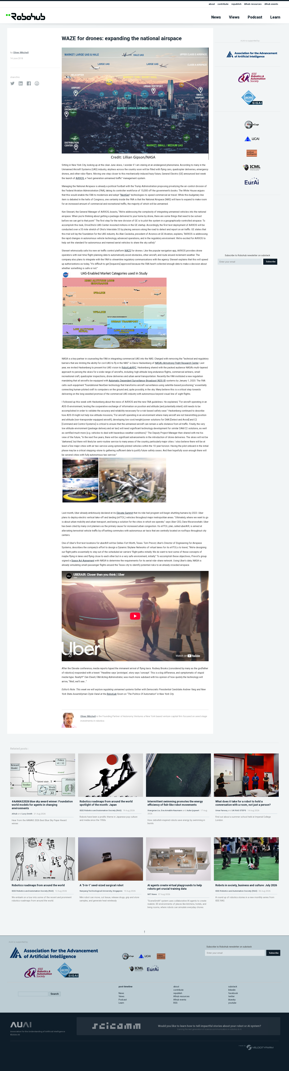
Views (234, 17)
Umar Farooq (221, 810)
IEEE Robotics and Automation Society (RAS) (100, 810)
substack (232, 986)
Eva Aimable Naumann (171, 810)
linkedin (232, 990)
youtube (232, 1003)
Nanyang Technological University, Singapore (101, 891)
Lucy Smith (27, 813)
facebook (233, 993)
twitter (231, 996)
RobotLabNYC (129, 367)
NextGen (124, 195)
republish (236, 4)
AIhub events (271, 4)
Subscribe (270, 261)
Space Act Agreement (82, 560)
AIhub (14, 813)
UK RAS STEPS (239, 810)
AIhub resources (253, 4)
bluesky (232, 999)
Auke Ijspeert (193, 810)
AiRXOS (80, 178)
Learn (275, 17)
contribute (223, 4)
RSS (175, 1003)
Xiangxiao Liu (154, 810)
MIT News (152, 894)
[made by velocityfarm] (256, 1047)
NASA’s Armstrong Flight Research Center (177, 363)
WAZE (127, 250)
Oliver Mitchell (21, 52)
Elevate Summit (125, 512)
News (216, 17)
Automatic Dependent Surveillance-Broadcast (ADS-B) (137, 380)
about (212, 4)
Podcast (255, 17)
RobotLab (112, 694)
